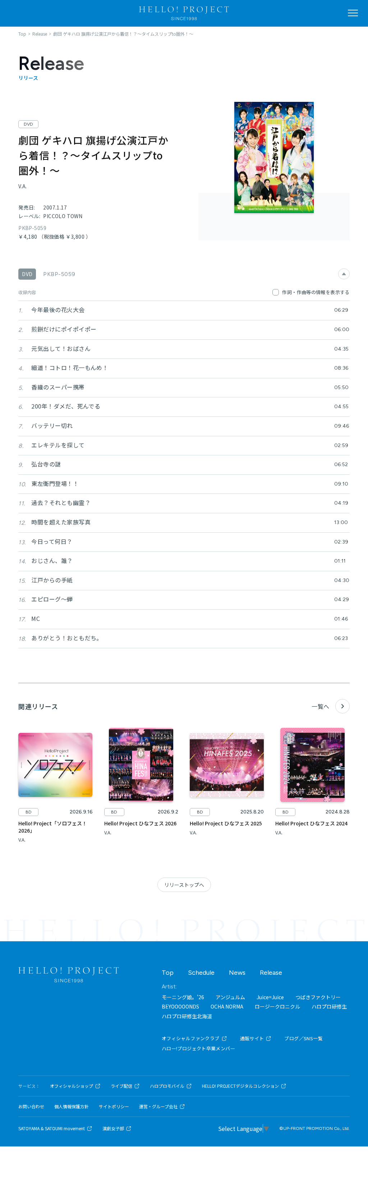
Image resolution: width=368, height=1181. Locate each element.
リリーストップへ (184, 884)
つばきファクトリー (318, 997)
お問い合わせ (31, 1106)
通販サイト (252, 1038)
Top (168, 973)
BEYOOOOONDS (180, 1006)
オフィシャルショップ (71, 1086)
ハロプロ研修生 (329, 1006)
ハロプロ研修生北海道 (187, 1016)
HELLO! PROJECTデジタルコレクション (240, 1086)
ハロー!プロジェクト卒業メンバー (198, 1048)
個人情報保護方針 (71, 1106)
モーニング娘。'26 (183, 997)
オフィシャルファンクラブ (191, 1038)
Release (271, 973)
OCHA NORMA (227, 1006)
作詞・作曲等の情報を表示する (315, 292)
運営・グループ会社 (158, 1106)
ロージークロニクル (277, 1006)
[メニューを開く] (353, 13)
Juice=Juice (270, 997)
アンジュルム (230, 997)
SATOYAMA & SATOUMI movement (51, 1128)
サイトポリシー (114, 1106)
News (237, 973)
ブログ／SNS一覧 (303, 1038)
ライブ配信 (121, 1086)
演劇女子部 (113, 1128)
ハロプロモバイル (167, 1086)
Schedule (201, 973)
